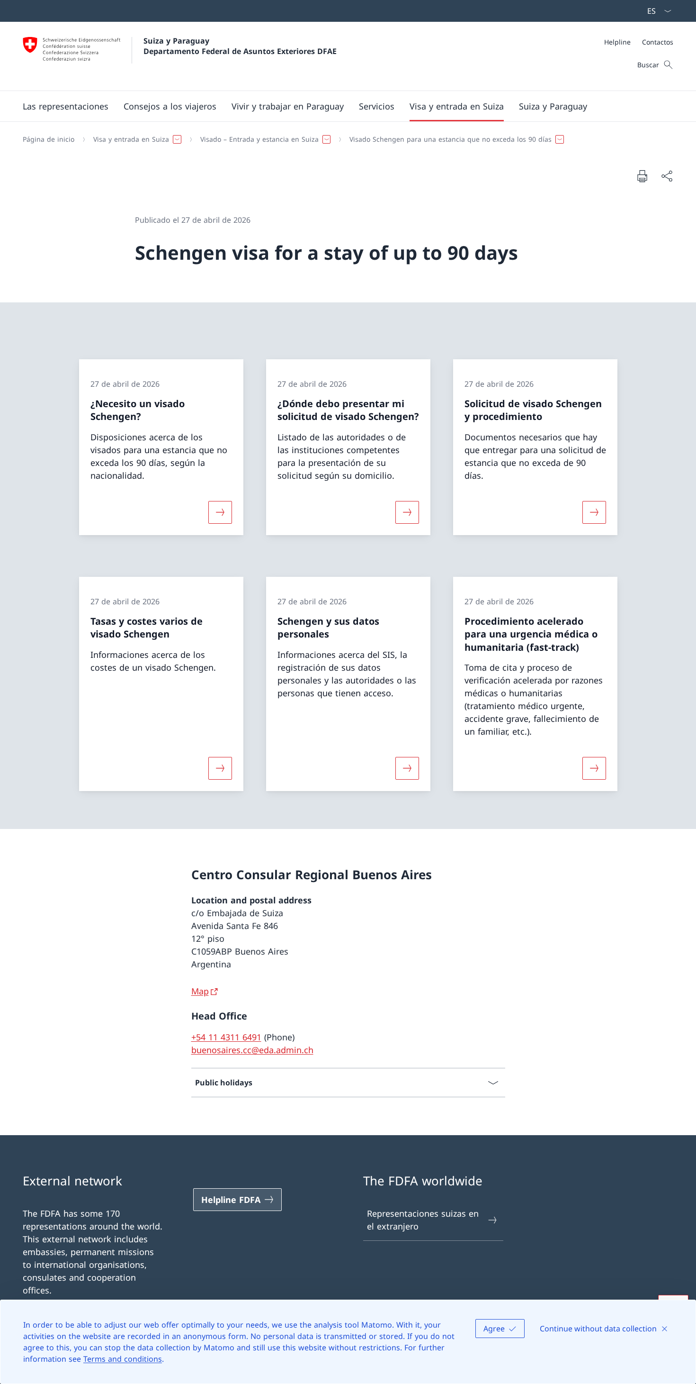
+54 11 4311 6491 (226, 1037)
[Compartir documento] (666, 176)
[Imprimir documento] (642, 175)
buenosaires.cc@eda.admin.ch (252, 1050)
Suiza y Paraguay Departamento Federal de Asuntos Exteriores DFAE (240, 46)
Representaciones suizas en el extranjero (423, 1220)
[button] (65, 106)
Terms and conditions (122, 1359)
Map (200, 991)
